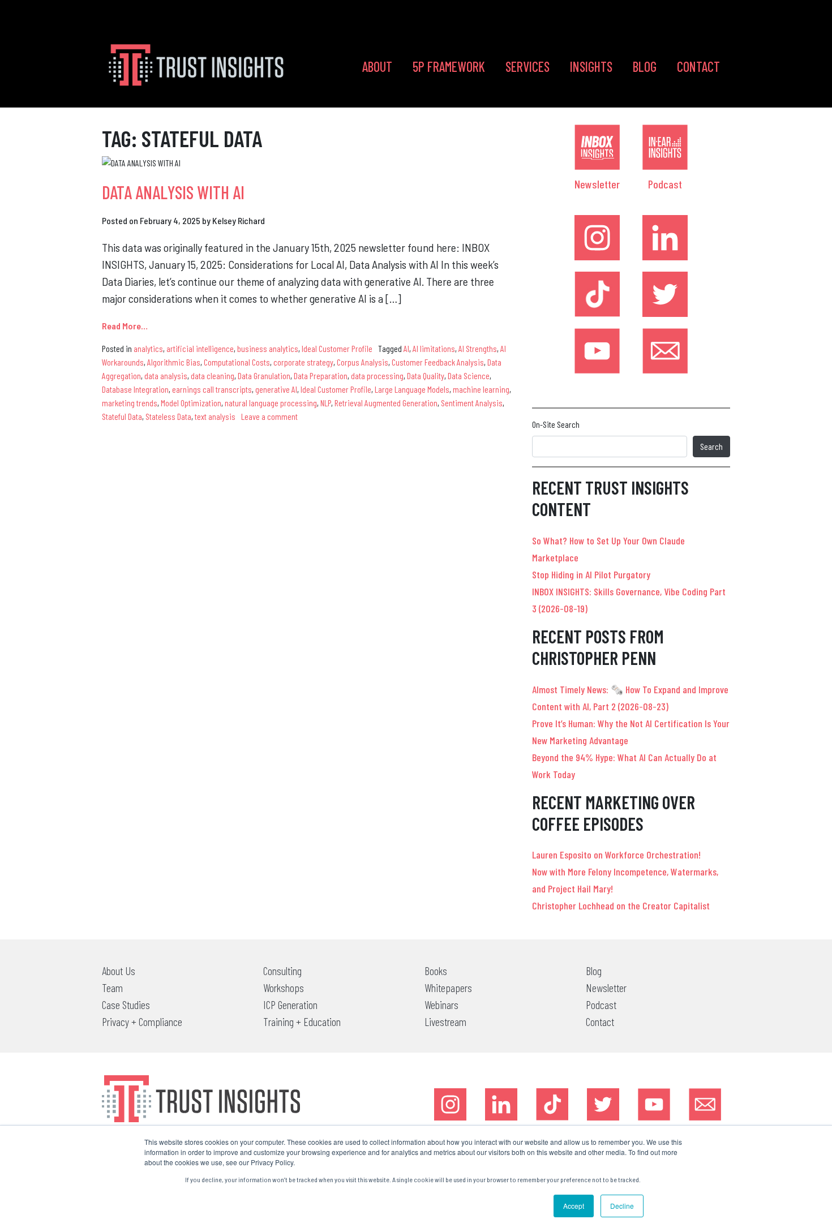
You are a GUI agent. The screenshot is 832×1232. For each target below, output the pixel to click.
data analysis (165, 375)
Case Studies (126, 1004)
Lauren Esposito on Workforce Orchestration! (616, 854)
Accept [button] (573, 1205)
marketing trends (129, 402)
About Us (118, 970)
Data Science (469, 375)
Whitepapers (448, 987)
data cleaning (212, 375)
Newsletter (597, 184)
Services (527, 66)
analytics (148, 348)
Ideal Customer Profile (337, 348)
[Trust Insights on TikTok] (597, 294)
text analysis (215, 416)
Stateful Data (122, 416)
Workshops (283, 987)
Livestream (445, 1021)
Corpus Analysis (362, 362)
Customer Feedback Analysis (438, 362)
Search (711, 446)
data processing (377, 375)
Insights (591, 66)
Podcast (665, 184)
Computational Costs (237, 362)
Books (435, 970)
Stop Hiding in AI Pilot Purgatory (591, 574)
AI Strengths (477, 348)
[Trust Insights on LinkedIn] (665, 237)
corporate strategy (303, 362)
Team (112, 987)
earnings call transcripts (212, 389)
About (377, 66)
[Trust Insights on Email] (665, 351)
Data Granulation (264, 375)
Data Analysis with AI (173, 192)
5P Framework (449, 66)
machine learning (481, 389)
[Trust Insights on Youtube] (597, 351)
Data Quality (425, 375)
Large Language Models (412, 389)
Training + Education (302, 1021)
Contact (698, 66)
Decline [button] (622, 1205)
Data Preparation (321, 375)
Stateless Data (168, 416)
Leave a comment (269, 416)
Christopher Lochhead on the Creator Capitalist (621, 905)
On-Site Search (556, 424)
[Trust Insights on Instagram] (597, 237)
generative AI (276, 389)
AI (406, 348)
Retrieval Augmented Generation (386, 402)
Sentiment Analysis (472, 402)
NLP (325, 402)
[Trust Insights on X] (603, 1104)
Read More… (125, 325)
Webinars (441, 1004)
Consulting (282, 970)
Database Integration (135, 389)
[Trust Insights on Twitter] (665, 294)
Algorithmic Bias (173, 362)
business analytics (267, 348)
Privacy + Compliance (142, 1021)
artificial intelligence (200, 348)
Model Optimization (191, 402)
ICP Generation (290, 1004)
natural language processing (271, 402)
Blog (645, 66)
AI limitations (434, 348)
